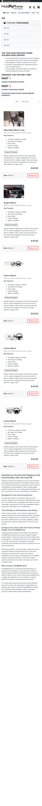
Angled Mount (10, 203)
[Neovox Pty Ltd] (12, 6)
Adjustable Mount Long (14, 130)
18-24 (6, 39)
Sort (16, 101)
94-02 (6, 45)
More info (33, 175)
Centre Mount (10, 275)
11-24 (6, 34)
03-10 (6, 28)
